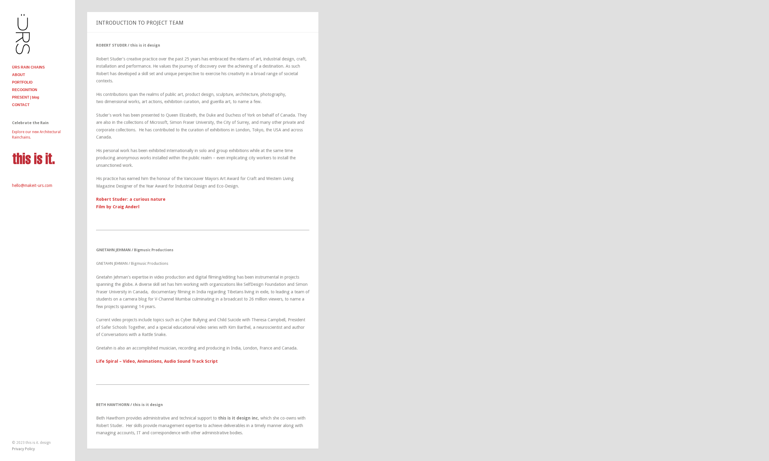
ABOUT (18, 75)
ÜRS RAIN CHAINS (28, 67)
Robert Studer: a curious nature (131, 199)
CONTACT (20, 105)
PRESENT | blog (25, 97)
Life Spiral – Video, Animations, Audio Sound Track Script (157, 361)
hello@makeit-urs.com (32, 185)
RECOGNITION (24, 90)
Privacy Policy (23, 449)
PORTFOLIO (22, 82)
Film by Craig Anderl (117, 206)
